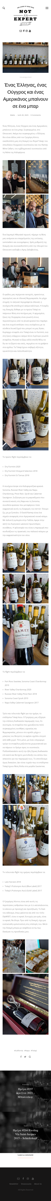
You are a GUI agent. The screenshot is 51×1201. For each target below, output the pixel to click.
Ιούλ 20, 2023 (23, 115)
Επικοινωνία (26, 1184)
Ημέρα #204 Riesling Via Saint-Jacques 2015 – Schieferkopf (25, 1134)
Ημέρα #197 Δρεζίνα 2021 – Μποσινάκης (25, 1093)
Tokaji (34, 1050)
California (19, 1050)
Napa (27, 1050)
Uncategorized (25, 77)
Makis (12, 115)
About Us (38, 1184)
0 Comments (36, 115)
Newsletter (13, 1184)
